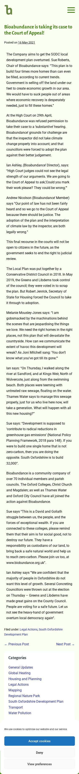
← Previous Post (16, 644)
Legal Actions (28, 629)
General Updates (20, 667)
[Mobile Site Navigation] (71, 10)
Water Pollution (19, 713)
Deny (39, 753)
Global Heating (19, 673)
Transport (15, 707)
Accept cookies (39, 741)
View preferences (39, 764)
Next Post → (65, 644)
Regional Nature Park (24, 696)
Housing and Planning (25, 679)
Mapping (15, 690)
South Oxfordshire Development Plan (35, 701)
